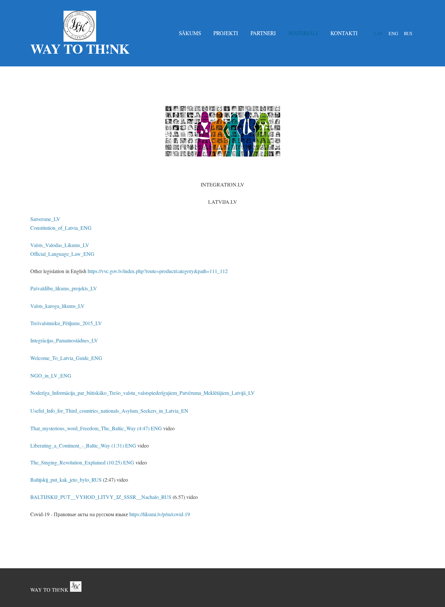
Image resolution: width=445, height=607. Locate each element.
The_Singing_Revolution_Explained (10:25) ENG (82, 462)
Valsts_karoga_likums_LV (57, 305)
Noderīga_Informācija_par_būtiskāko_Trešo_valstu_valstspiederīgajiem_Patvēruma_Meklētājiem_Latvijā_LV (142, 392)
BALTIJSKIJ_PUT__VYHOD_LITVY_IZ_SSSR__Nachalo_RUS (100, 496)
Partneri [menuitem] (263, 33)
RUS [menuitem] (408, 33)
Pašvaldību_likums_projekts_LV (63, 288)
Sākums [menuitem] (190, 33)
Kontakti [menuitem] (344, 33)
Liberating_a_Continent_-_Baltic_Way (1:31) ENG (83, 445)
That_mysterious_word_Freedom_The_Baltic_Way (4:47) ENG (96, 428)
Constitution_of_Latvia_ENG (61, 227)
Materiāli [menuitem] (303, 33)
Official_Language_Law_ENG (62, 253)
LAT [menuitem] (378, 33)
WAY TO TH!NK (49, 589)
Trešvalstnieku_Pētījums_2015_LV (66, 323)
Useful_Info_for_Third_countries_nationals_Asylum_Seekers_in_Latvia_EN (109, 410)
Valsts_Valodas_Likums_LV (59, 244)
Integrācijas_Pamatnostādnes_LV (65, 340)
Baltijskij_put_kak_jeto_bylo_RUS (66, 479)
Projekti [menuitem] (225, 33)
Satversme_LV (45, 218)
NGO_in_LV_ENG (50, 375)
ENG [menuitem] (393, 33)
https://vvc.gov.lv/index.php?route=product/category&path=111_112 (158, 271)
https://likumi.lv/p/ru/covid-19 (159, 514)
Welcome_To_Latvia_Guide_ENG (66, 357)
